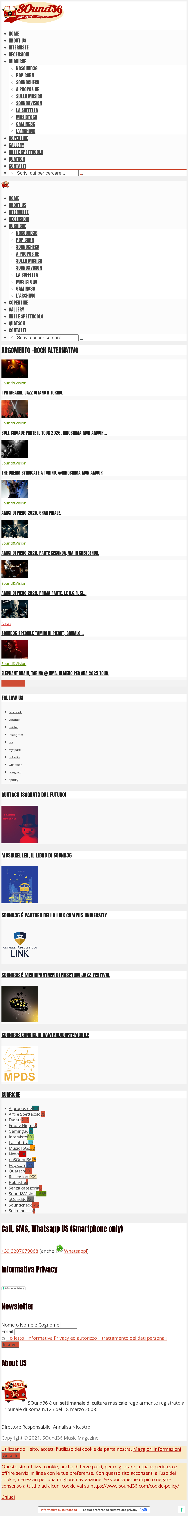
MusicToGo (26, 117)
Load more (13, 683)
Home (14, 33)
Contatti (17, 165)
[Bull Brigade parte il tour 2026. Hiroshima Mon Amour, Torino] (14, 416)
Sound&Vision (29, 103)
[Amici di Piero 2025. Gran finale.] (14, 496)
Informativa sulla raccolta (59, 1510)
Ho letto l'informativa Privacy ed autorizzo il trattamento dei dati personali (86, 1338)
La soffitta (27, 110)
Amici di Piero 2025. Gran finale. (31, 513)
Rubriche (17, 61)
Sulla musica (29, 96)
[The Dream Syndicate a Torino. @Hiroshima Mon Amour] (14, 456)
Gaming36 (25, 124)
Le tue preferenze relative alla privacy (110, 1510)
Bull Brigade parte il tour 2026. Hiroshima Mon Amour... (54, 432)
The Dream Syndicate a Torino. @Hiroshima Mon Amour (52, 472)
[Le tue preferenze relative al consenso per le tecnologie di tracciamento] (181, 1509)
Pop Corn (25, 75)
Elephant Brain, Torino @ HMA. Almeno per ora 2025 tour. (55, 673)
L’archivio (25, 131)
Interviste (19, 47)
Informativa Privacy (14, 1288)
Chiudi (8, 1497)
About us (17, 40)
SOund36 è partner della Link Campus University (54, 915)
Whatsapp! (75, 1251)
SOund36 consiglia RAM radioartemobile (45, 1035)
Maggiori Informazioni (157, 1449)
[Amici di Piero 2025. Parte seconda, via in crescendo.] (14, 536)
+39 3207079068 (19, 1251)
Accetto (11, 1455)
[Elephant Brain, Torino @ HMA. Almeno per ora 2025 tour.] (14, 657)
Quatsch (17, 158)
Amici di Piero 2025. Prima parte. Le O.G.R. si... (43, 593)
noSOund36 (26, 68)
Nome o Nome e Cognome (30, 1325)
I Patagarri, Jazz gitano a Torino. (32, 392)
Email (7, 1331)
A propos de (27, 89)
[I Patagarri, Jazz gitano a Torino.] (14, 376)
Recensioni (19, 54)
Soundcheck (27, 82)
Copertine (18, 137)
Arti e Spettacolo (26, 151)
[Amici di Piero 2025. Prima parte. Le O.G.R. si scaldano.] (14, 576)
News (6, 623)
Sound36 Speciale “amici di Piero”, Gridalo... (42, 633)
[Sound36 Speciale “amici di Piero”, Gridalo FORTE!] (14, 616)
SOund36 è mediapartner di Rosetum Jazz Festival (55, 975)
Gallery (16, 144)
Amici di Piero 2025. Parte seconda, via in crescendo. (50, 553)
